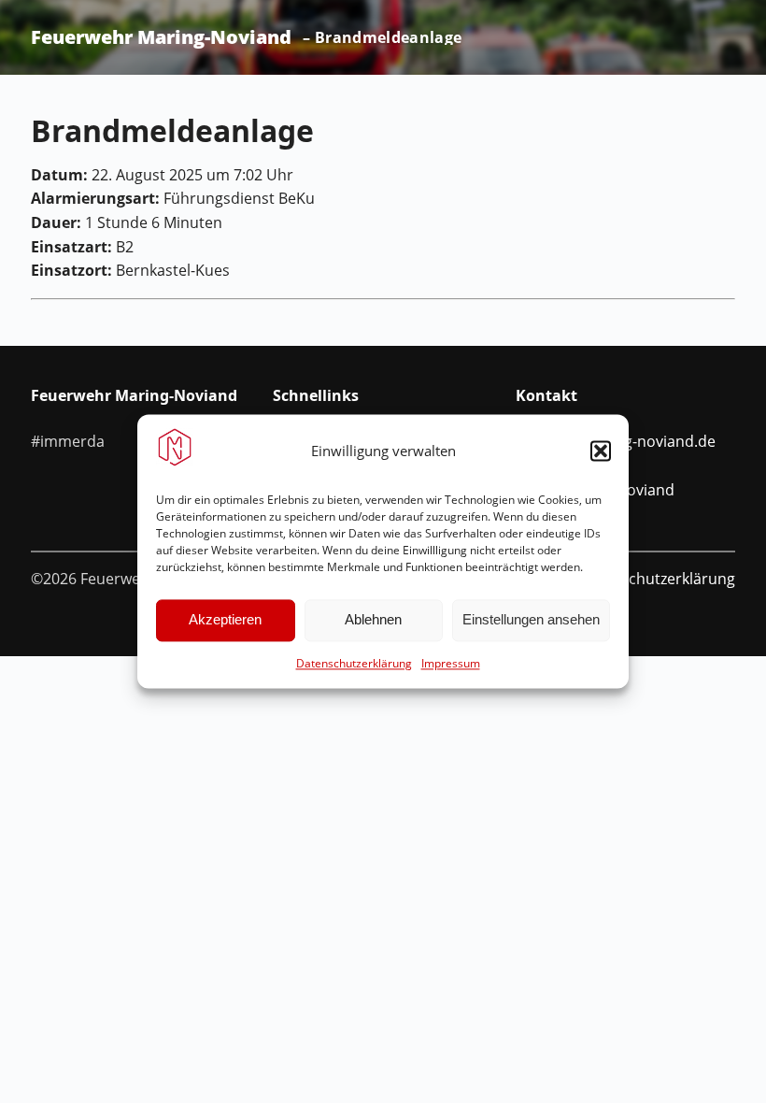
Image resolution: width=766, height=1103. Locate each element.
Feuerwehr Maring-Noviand (161, 37)
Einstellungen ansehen (531, 620)
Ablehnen (373, 620)
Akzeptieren (225, 620)
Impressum (450, 663)
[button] (600, 450)
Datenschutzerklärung (354, 663)
